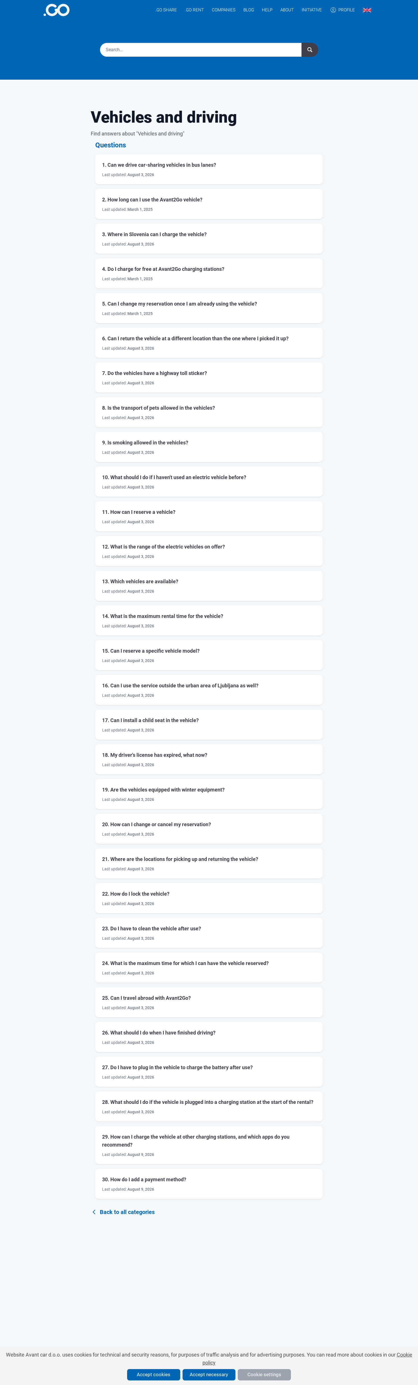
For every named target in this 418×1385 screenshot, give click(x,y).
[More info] (56, 10)
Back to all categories (127, 1212)
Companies (223, 10)
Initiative (312, 10)
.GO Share (166, 10)
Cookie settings (264, 1374)
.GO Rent (194, 10)
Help (267, 10)
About (287, 10)
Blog (248, 10)
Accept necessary (209, 1374)
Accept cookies (153, 1374)
